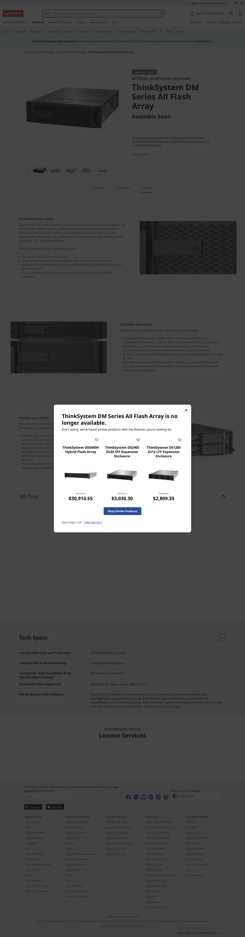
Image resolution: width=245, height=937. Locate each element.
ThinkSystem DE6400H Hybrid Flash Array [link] (80, 449)
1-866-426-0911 (92, 522)
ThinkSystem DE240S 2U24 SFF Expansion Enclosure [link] (122, 451)
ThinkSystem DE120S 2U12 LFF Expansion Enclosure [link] (164, 451)
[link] (80, 475)
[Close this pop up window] (185, 410)
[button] (96, 439)
